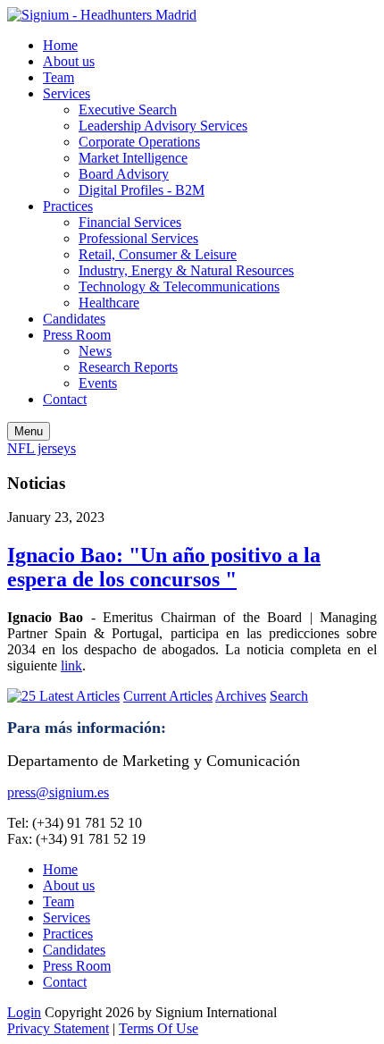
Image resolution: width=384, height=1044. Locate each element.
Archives (240, 695)
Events (98, 383)
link (71, 665)
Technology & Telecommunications (179, 286)
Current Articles (168, 695)
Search (289, 695)
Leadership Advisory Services (163, 125)
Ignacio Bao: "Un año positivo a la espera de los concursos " (164, 567)
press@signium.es (58, 792)
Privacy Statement (58, 1028)
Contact (65, 399)
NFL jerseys (41, 448)
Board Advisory (124, 173)
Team (58, 77)
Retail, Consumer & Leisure (158, 254)
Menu (28, 431)
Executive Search (128, 109)
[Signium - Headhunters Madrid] (101, 14)
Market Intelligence (133, 157)
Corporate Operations (139, 141)
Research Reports (128, 367)
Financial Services (130, 222)
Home (60, 45)
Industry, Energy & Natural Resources (186, 270)
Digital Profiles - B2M (142, 190)
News (95, 350)
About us (69, 61)
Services (66, 93)
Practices (68, 206)
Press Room (77, 334)
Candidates (74, 318)
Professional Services (138, 238)
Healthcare (109, 302)
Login (24, 1012)
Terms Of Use (158, 1028)
